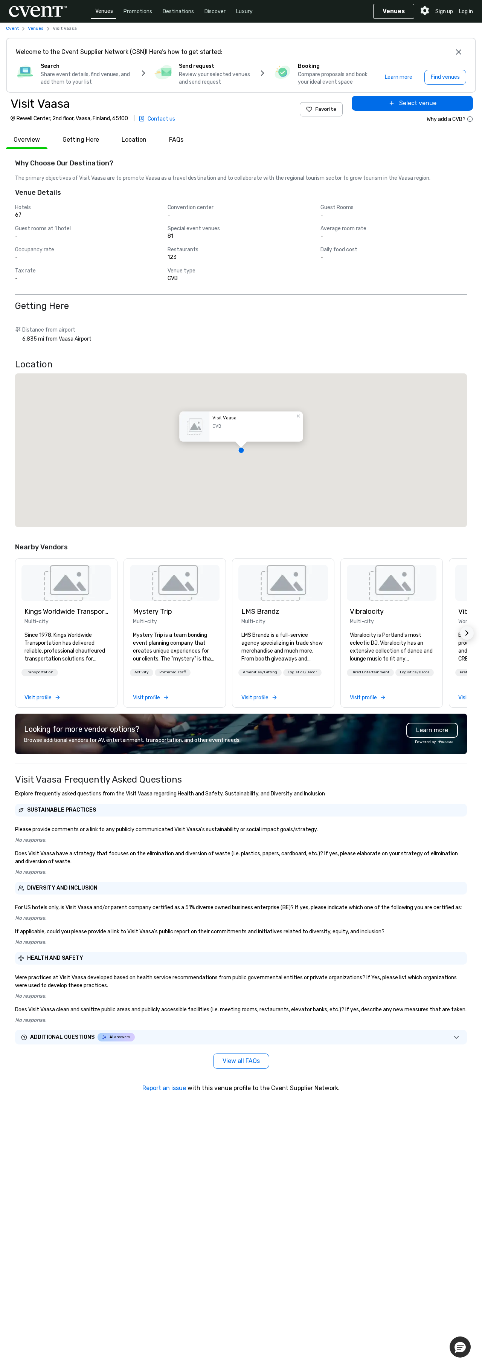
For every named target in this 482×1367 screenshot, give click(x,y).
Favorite (325, 109)
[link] (66, 583)
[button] (241, 450)
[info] (470, 119)
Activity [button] (141, 672)
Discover (215, 11)
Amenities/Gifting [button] (260, 672)
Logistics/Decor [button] (302, 672)
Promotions (138, 11)
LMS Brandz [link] (260, 611)
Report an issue (164, 1088)
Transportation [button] (39, 672)
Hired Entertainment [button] (370, 672)
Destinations (178, 11)
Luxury (244, 11)
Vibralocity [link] (367, 611)
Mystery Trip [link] (152, 611)
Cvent (12, 28)
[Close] (458, 52)
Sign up (444, 11)
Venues (104, 11)
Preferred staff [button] (172, 672)
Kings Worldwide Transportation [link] (66, 611)
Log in (466, 11)
